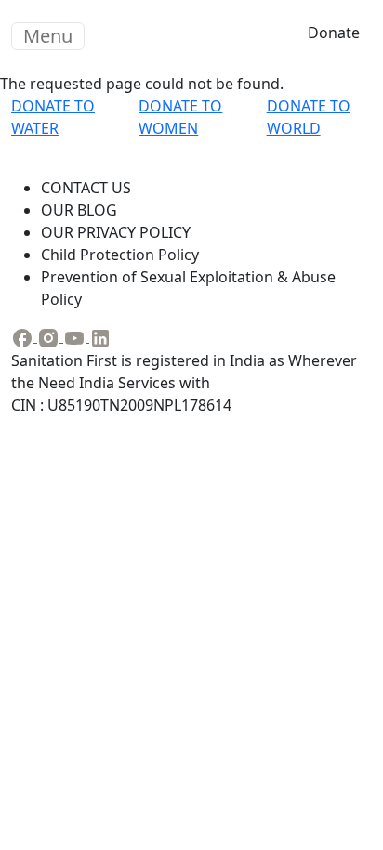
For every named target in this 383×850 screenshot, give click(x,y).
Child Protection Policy (120, 254)
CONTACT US (86, 187)
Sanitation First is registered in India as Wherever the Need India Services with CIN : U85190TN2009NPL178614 (184, 382)
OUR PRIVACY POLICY (116, 232)
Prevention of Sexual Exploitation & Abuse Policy (188, 288)
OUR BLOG (79, 210)
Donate (334, 32)
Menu (48, 35)
